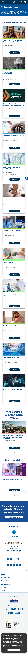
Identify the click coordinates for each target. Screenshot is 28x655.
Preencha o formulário (14, 517)
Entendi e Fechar (14, 650)
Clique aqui (15, 622)
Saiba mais (14, 52)
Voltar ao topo (14, 526)
